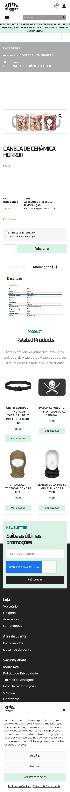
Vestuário (10, 606)
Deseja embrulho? (23, 232)
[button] (64, 710)
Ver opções (18, 438)
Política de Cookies (19, 786)
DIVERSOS (26, 55)
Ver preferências (35, 777)
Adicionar (42, 248)
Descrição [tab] (17, 267)
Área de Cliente (14, 636)
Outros (28, 208)
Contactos (11, 699)
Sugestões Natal (44, 208)
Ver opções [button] (18, 508)
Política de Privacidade (46, 786)
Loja (6, 600)
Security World (14, 660)
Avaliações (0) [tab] (45, 267)
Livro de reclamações (19, 686)
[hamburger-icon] (65, 37)
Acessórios (10, 55)
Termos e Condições (18, 680)
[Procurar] (63, 17)
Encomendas (13, 643)
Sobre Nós (11, 667)
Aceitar (35, 755)
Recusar (35, 766)
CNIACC (9, 692)
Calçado (9, 613)
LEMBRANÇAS (44, 55)
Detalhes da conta (17, 649)
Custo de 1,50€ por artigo (22, 236)
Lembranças (12, 625)
